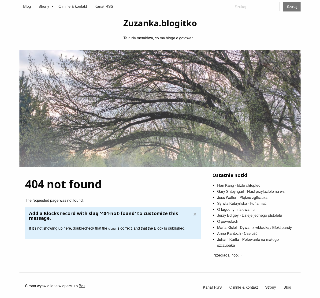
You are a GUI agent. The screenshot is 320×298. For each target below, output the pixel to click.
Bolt (82, 285)
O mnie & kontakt (73, 6)
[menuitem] (27, 6)
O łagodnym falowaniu (236, 209)
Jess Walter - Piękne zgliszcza (242, 197)
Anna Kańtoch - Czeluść (237, 233)
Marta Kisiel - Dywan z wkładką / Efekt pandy (254, 227)
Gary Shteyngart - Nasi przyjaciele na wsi (251, 191)
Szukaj (292, 6)
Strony (43, 6)
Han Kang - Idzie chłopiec (238, 185)
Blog (27, 6)
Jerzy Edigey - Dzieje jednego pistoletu (249, 215)
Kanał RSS (103, 6)
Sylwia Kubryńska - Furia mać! (242, 203)
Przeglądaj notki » (227, 255)
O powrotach (227, 221)
